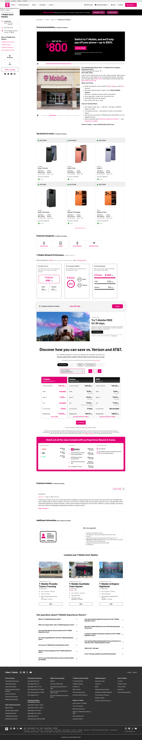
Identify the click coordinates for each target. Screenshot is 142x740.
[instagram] (15, 74)
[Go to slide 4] (65, 115)
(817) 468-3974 (105, 594)
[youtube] (11, 74)
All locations (39, 19)
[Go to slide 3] (99, 64)
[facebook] (5, 74)
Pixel (122, 86)
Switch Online (112, 12)
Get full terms (78, 53)
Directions (10, 56)
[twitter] (8, 74)
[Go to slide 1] (46, 64)
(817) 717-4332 (45, 594)
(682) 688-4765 (75, 595)
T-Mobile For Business (7, 47)
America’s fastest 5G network (109, 119)
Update (117, 306)
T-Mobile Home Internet (7, 42)
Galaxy (114, 86)
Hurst (52, 19)
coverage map (81, 260)
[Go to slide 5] (73, 115)
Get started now (97, 332)
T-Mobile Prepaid (6, 44)
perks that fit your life (88, 80)
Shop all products (81, 228)
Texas (47, 19)
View (50, 604)
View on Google (43, 508)
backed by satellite (91, 121)
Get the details (80, 48)
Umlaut (51, 260)
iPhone (109, 86)
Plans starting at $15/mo (7, 50)
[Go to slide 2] (73, 64)
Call (10, 63)
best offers (99, 79)
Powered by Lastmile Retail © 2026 (71, 737)
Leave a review (117, 489)
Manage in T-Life (98, 12)
